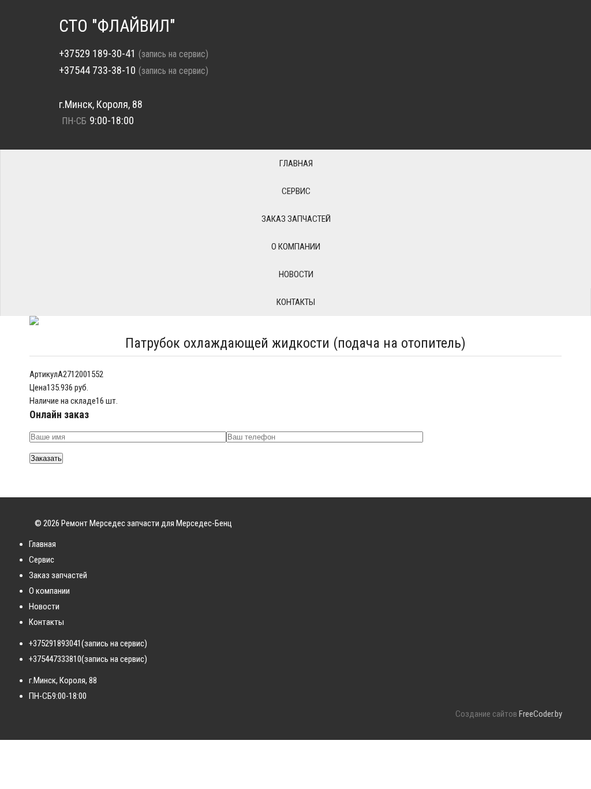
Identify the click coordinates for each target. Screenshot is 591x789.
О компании (295, 246)
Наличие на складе (62, 401)
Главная (296, 163)
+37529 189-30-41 (97, 53)
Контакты (295, 302)
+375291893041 (55, 643)
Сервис (296, 191)
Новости (296, 274)
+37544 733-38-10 (97, 70)
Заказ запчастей (296, 219)
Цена (38, 387)
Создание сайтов (486, 714)
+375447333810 (55, 659)
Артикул (43, 374)
